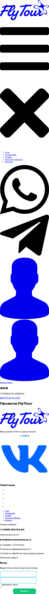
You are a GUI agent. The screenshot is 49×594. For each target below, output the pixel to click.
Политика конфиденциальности (15, 549)
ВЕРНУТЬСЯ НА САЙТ (10, 398)
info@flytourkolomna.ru (15, 539)
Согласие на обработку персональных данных (22, 553)
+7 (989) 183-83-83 (12, 529)
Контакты (8, 507)
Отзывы (8, 498)
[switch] (1, 587)
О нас (7, 490)
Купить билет (6, 382)
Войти (24, 591)
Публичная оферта (9, 558)
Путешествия (10, 494)
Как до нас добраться (12, 503)
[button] (24, 85)
